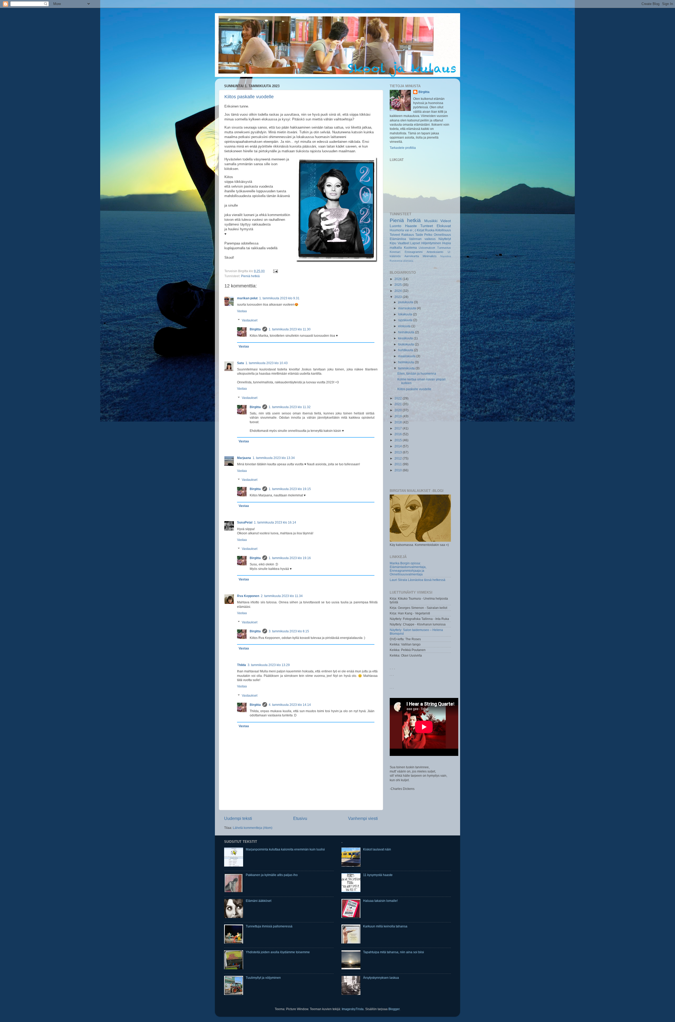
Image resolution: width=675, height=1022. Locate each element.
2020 (398, 410)
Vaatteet (403, 243)
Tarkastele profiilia (403, 147)
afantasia (408, 261)
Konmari (395, 251)
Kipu (393, 243)
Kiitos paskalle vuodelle (249, 96)
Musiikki (430, 221)
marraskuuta (407, 308)
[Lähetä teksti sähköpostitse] (275, 271)
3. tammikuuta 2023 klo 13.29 (269, 665)
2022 (398, 398)
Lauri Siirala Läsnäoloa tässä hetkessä (417, 579)
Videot (445, 221)
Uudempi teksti (238, 818)
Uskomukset (427, 247)
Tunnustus (444, 247)
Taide (419, 234)
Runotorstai (396, 261)
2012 (398, 458)
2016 (398, 434)
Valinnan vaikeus (422, 239)
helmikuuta (406, 362)
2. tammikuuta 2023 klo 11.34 (282, 596)
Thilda (241, 665)
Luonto (395, 226)
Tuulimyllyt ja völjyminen (263, 977)
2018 (398, 422)
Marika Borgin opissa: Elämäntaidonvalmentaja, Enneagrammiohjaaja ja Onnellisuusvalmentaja (408, 568)
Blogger (393, 1009)
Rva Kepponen (248, 596)
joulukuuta (406, 302)
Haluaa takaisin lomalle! (380, 900)
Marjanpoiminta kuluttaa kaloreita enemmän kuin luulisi (285, 849)
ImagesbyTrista (353, 1009)
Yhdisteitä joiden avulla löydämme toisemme (278, 952)
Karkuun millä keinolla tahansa (385, 926)
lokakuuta (405, 314)
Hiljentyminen (431, 243)
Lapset (415, 243)
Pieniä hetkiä (250, 276)
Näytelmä (445, 256)
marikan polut (247, 298)
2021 (398, 404)
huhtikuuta (406, 350)
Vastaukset (249, 320)
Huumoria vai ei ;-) (403, 230)
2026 (398, 279)
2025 (398, 284)
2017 (398, 428)
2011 (398, 464)
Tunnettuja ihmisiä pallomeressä (269, 926)
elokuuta (404, 326)
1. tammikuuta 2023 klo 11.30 (290, 329)
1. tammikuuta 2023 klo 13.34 (274, 457)
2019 (398, 416)
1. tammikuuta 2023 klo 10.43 (266, 363)
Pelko (428, 234)
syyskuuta (405, 320)
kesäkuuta (406, 338)
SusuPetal (244, 522)
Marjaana (244, 457)
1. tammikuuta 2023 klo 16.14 (275, 522)
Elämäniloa (398, 239)
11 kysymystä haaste (378, 875)
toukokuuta (406, 344)
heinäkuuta (406, 332)
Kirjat (420, 230)
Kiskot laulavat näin (377, 849)
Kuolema (410, 247)
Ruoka (430, 230)
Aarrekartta (411, 256)
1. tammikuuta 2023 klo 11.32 (290, 407)
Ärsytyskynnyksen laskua (381, 977)
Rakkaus (407, 234)
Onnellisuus (442, 234)
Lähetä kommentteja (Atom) (252, 827)
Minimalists (430, 256)
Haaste (411, 226)
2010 (398, 470)
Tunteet (426, 226)
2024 (398, 290)
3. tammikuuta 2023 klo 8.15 (289, 631)
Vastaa (242, 311)
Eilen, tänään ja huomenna (416, 373)
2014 (398, 446)
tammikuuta (407, 368)
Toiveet (395, 234)
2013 (398, 452)
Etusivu (300, 818)
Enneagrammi (413, 251)
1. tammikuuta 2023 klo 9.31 (279, 298)
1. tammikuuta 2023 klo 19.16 (290, 558)
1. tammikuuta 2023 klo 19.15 (290, 489)
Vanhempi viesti (363, 818)
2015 (398, 440)
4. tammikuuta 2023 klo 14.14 (290, 704)
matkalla (396, 247)
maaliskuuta (407, 356)
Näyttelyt (444, 239)
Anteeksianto (435, 251)
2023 (398, 297)
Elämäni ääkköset (258, 900)
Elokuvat (444, 226)
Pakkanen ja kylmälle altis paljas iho (272, 875)
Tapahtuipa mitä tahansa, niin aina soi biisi (393, 952)
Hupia (446, 243)
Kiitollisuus (443, 230)
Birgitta (255, 329)
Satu (240, 363)
